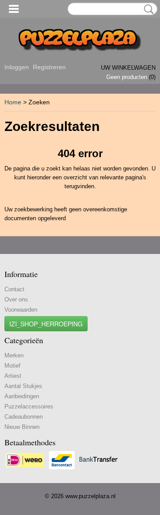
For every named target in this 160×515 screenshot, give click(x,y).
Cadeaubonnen (23, 416)
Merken (14, 355)
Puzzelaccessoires (28, 406)
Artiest (12, 375)
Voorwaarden (20, 309)
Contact (14, 289)
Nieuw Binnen (22, 427)
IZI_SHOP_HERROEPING (46, 323)
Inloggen (16, 67)
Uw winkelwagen (128, 67)
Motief (12, 365)
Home (12, 102)
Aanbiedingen (21, 396)
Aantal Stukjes (23, 386)
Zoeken (147, 9)
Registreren (49, 67)
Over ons (16, 299)
